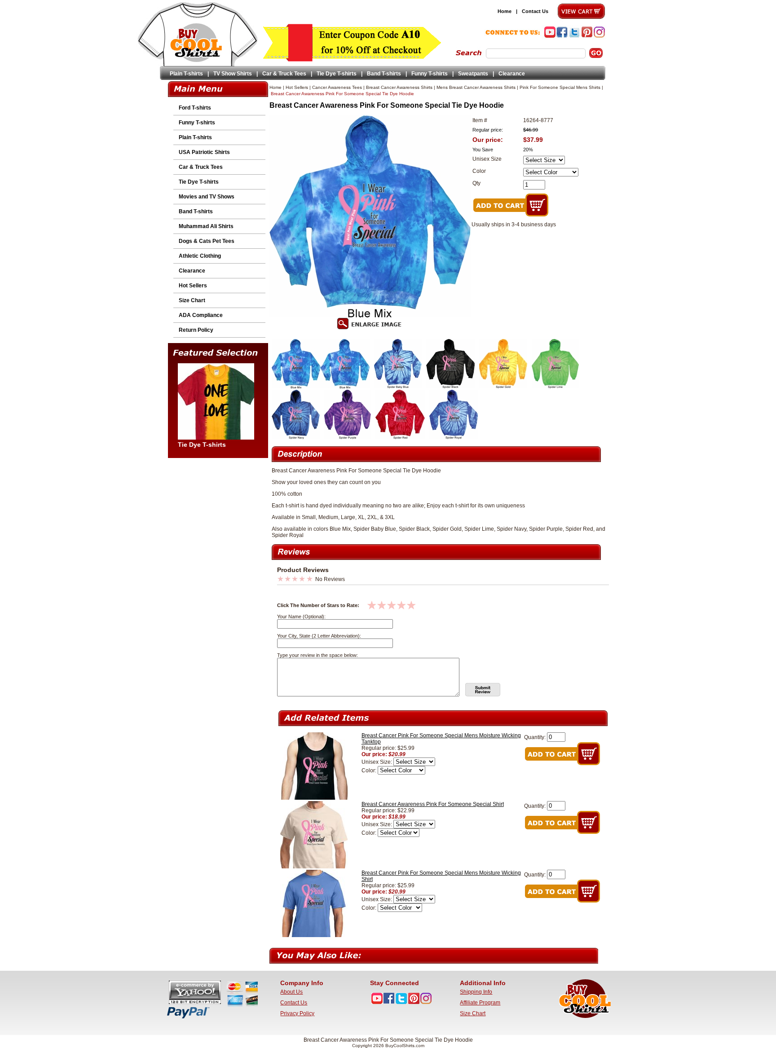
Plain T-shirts (186, 73)
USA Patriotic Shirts (204, 152)
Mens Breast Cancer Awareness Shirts (476, 87)
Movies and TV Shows (206, 197)
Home (504, 11)
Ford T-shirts (195, 108)
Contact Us (535, 11)
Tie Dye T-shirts (337, 73)
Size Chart (192, 300)
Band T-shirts (384, 73)
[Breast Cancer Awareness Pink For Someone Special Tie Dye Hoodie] (296, 386)
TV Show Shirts (232, 73)
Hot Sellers (193, 285)
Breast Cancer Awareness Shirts (399, 87)
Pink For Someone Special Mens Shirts (560, 87)
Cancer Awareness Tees (337, 87)
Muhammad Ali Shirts (206, 226)
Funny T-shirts (429, 73)
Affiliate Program (480, 1003)
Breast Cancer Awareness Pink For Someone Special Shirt (433, 804)
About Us (291, 992)
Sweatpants (473, 73)
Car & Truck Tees (284, 73)
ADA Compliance (201, 315)
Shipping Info (476, 992)
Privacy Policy (297, 1013)
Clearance (511, 73)
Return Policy (196, 330)
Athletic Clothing (200, 256)
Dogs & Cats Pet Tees (206, 241)
